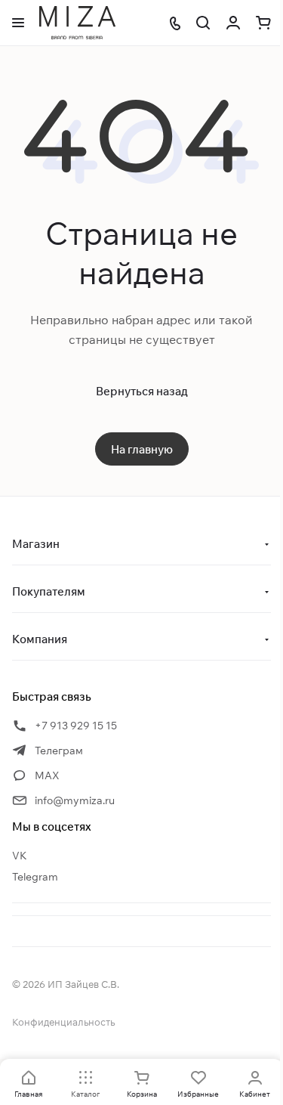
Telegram (35, 877)
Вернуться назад (142, 391)
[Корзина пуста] (263, 22)
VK (19, 855)
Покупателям (48, 591)
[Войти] (233, 22)
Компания (39, 639)
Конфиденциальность (63, 1022)
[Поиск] (203, 22)
